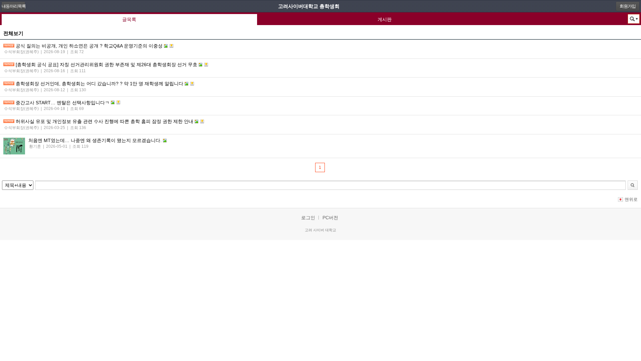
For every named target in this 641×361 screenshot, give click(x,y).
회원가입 (628, 6)
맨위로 (631, 199)
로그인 (308, 217)
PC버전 (330, 217)
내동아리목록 (13, 6)
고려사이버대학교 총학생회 (309, 6)
